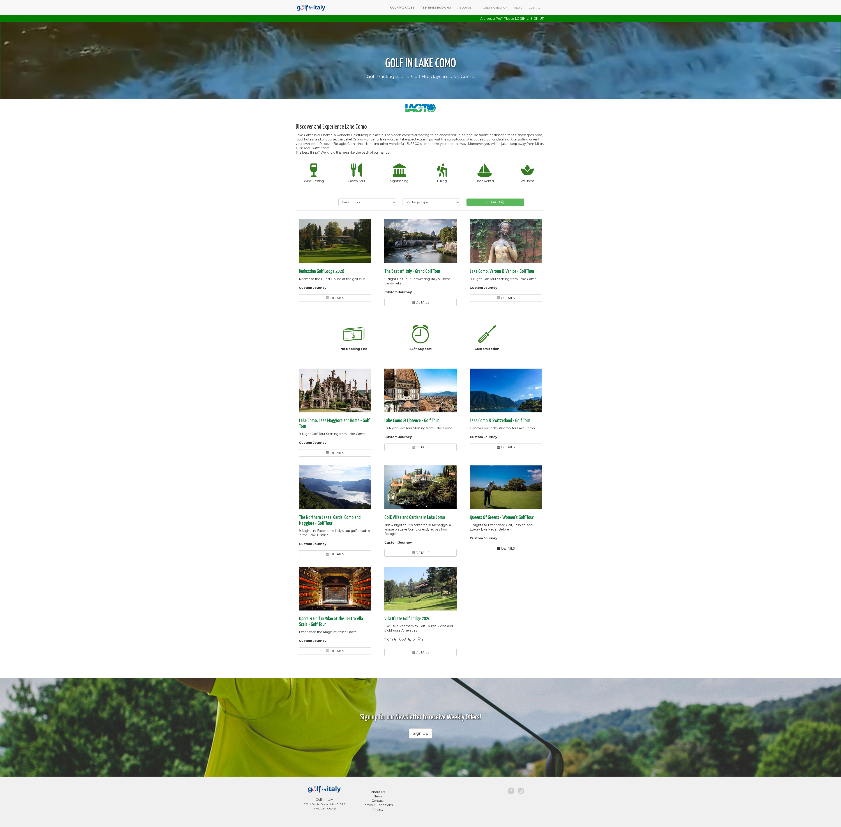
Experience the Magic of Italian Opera (328, 632)
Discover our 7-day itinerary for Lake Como (502, 428)
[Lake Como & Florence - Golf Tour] (420, 390)
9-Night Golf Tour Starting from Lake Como (332, 434)
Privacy (377, 809)
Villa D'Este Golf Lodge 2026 (407, 618)
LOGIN (520, 19)
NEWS (518, 7)
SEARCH (493, 202)
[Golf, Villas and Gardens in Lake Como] (420, 487)
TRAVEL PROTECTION (492, 7)
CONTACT (535, 7)
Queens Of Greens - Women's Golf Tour (502, 517)
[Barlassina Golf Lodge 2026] (335, 241)
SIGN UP (537, 19)
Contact (378, 801)
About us (378, 792)
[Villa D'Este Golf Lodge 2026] (420, 588)
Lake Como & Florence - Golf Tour (411, 420)
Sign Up (420, 733)
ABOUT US (465, 7)
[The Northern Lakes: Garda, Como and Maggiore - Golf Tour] (335, 487)
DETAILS (336, 298)
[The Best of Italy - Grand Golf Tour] (420, 241)
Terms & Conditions (378, 805)
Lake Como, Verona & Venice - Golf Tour (502, 271)
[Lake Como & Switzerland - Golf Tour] (506, 390)
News (377, 796)
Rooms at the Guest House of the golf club (332, 279)
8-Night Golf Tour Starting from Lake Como (503, 279)
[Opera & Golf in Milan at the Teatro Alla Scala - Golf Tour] (335, 588)
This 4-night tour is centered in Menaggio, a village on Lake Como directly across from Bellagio (417, 529)
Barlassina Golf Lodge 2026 (321, 271)
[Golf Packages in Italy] (310, 7)
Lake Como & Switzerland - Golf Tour (500, 420)
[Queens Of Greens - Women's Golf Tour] (506, 487)
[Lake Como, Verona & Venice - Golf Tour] (506, 241)
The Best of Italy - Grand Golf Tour (412, 271)
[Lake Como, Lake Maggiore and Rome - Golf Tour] (335, 390)
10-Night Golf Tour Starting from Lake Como (418, 428)
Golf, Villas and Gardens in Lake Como (414, 517)
